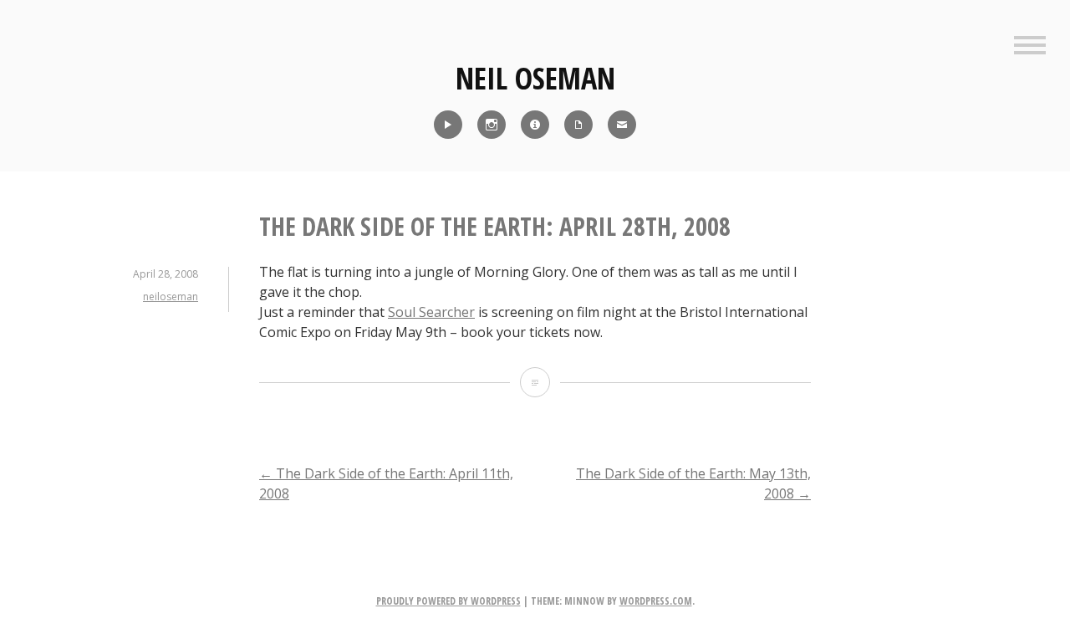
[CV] (578, 124)
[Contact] (622, 124)
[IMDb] (535, 124)
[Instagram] (491, 124)
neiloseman (170, 296)
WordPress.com (655, 601)
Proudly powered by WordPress (448, 601)
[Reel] (448, 124)
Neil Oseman (535, 78)
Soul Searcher (431, 312)
